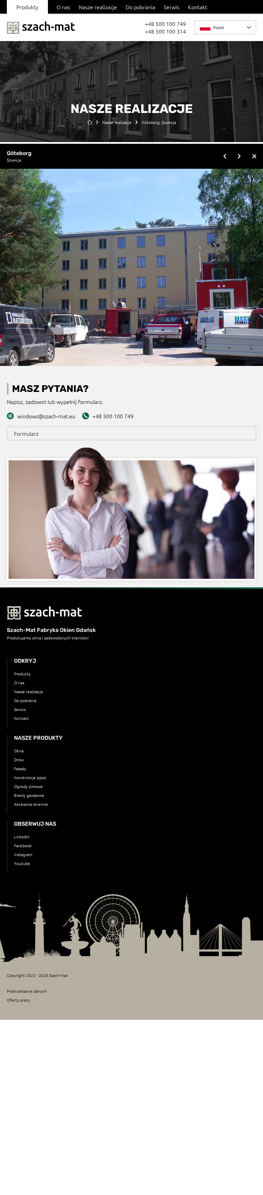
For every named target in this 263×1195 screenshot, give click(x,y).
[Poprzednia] (225, 156)
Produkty (22, 673)
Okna (19, 750)
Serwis (171, 7)
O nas (63, 7)
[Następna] (239, 156)
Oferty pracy (18, 1000)
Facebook (23, 845)
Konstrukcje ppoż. (30, 777)
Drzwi (19, 759)
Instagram (23, 854)
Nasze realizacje (98, 7)
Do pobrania (140, 7)
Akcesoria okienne (31, 804)
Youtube (22, 863)
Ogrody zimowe (28, 786)
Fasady (20, 768)
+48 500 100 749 (165, 23)
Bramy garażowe (29, 795)
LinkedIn (22, 836)
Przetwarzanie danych (27, 991)
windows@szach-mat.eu (46, 416)
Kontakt (197, 7)
